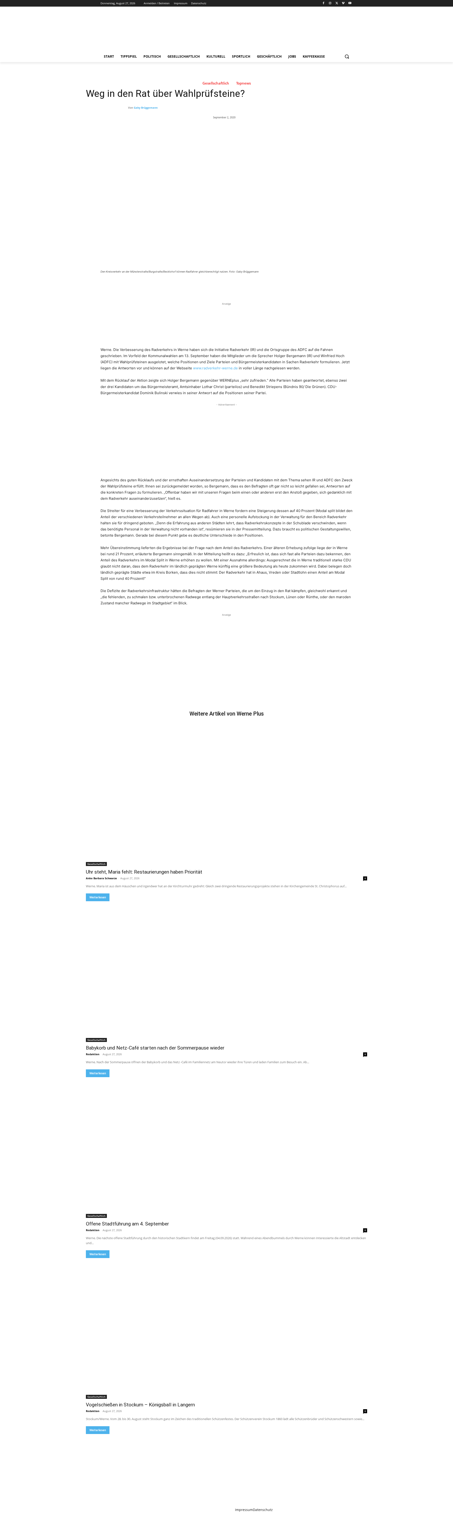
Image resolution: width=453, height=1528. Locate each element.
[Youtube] (349, 3)
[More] (178, 284)
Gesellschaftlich (215, 83)
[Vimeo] (343, 3)
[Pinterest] (155, 284)
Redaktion (92, 1054)
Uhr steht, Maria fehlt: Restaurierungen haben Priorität (144, 872)
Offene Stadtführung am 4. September (127, 1224)
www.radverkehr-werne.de (215, 368)
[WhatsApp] (166, 284)
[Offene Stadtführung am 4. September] (226, 1147)
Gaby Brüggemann (146, 107)
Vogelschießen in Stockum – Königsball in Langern (140, 1405)
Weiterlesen (97, 897)
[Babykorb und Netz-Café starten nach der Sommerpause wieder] (226, 971)
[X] (337, 3)
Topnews (243, 83)
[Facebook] (323, 3)
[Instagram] (330, 3)
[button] (346, 56)
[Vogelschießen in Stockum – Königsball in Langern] (226, 1328)
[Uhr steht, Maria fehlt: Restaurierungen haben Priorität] (226, 795)
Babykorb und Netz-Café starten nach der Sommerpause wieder (155, 1048)
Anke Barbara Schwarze (101, 878)
